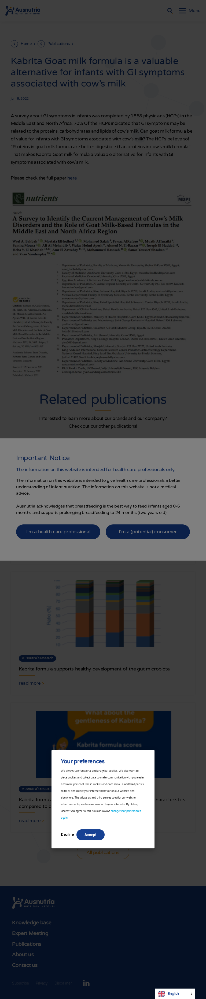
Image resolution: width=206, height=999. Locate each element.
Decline (67, 834)
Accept (90, 835)
